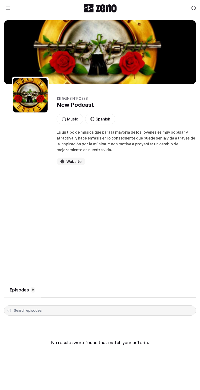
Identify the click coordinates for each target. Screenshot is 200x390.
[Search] (193, 8)
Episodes (22, 289)
